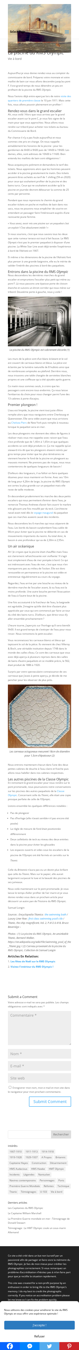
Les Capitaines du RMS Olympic (25, 1208)
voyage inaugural (43, 512)
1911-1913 (32, 1151)
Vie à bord (15, 59)
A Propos (47, 1157)
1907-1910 (16, 1151)
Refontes (49, 1186)
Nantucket (44, 1174)
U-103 (43, 1191)
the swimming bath (55, 914)
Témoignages (28, 1191)
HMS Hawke (38, 1169)
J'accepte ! (39, 1325)
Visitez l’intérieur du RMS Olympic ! (32, 966)
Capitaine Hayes (19, 1163)
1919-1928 (16, 1157)
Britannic (61, 1157)
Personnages (47, 1180)
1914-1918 (48, 1151)
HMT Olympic (56, 1169)
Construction (39, 1163)
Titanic (13, 1191)
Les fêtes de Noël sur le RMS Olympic (33, 961)
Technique (63, 1186)
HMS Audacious (18, 1169)
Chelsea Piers (19, 422)
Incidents (15, 1174)
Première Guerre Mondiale (25, 1186)
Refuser (39, 1336)
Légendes (28, 1174)
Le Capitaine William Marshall (24, 1213)
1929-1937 (32, 1157)
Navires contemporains (23, 1180)
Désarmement (58, 1163)
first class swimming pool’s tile (46, 918)
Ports (61, 1180)
